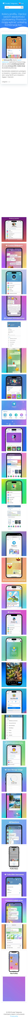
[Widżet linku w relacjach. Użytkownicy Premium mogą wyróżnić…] (14, 675)
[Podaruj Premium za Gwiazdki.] (14, 649)
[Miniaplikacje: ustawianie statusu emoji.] (14, 701)
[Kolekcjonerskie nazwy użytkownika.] (14, 884)
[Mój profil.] (14, 282)
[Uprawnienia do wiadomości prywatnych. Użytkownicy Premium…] (14, 753)
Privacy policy (14, 1016)
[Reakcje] (14, 832)
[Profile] (14, 963)
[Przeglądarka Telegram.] (14, 544)
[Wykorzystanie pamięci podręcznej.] (14, 780)
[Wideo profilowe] (14, 858)
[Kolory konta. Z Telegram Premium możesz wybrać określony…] (14, 230)
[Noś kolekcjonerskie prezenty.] (14, 491)
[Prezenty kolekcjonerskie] (14, 439)
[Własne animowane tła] (14, 465)
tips (9, 81)
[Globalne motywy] (14, 937)
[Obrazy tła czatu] (14, 727)
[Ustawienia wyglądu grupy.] (14, 910)
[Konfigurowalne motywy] (14, 518)
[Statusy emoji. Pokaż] (14, 622)
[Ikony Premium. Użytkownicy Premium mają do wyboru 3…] (14, 413)
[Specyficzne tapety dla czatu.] (14, 256)
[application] (14, 46)
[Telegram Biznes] (14, 989)
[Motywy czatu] (14, 361)
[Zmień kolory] (14, 334)
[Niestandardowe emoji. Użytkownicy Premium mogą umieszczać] (14, 308)
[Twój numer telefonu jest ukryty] (14, 806)
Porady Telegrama (11, 3)
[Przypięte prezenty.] (14, 387)
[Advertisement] (14, 150)
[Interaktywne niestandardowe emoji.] (14, 570)
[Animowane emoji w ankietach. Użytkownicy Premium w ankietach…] (14, 596)
